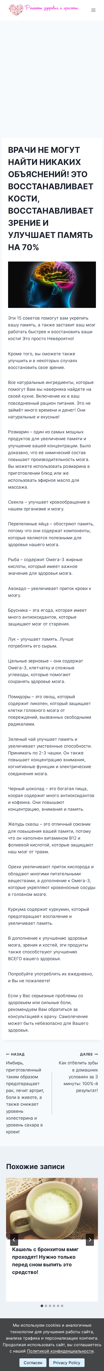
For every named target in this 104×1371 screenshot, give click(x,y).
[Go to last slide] (14, 1240)
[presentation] (52, 1208)
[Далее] (90, 1240)
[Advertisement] (52, 75)
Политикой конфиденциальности (60, 1351)
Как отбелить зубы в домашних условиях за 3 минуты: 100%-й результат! (78, 1072)
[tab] (42, 1306)
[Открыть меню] (93, 10)
